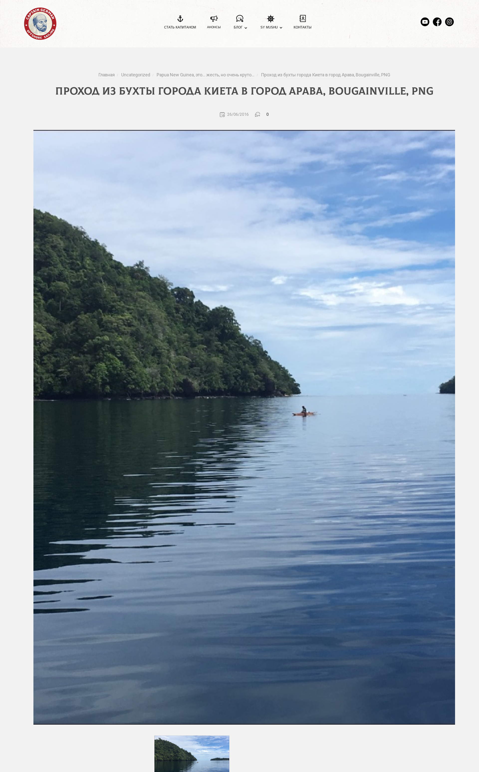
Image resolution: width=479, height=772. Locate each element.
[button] (239, 24)
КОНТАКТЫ (303, 27)
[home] (40, 23)
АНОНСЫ (214, 27)
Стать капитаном (180, 27)
